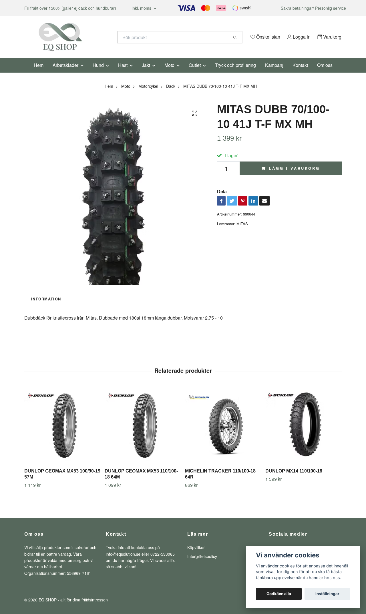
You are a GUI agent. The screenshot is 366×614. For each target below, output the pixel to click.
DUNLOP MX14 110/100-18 (293, 479)
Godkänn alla (278, 593)
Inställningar (327, 593)
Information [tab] (46, 307)
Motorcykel (148, 94)
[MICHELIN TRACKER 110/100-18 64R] (223, 434)
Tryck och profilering (235, 72)
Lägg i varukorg (294, 176)
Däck (170, 94)
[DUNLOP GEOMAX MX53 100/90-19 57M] (62, 434)
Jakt (146, 72)
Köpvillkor (196, 555)
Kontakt (300, 72)
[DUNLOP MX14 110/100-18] (303, 434)
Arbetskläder (65, 72)
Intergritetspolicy (202, 564)
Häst (123, 72)
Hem (38, 72)
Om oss (325, 72)
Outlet (195, 72)
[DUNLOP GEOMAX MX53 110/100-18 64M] (143, 434)
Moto (169, 72)
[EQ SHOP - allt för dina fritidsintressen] (104, 37)
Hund (98, 72)
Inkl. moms (142, 8)
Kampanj (274, 72)
